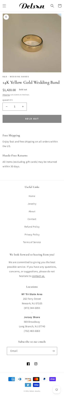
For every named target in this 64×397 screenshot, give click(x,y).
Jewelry (32, 203)
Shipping (6, 95)
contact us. (38, 276)
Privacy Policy (32, 234)
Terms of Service (32, 242)
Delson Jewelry (35, 391)
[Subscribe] (53, 351)
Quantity (8, 100)
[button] (4, 6)
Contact (32, 219)
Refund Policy (32, 226)
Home (32, 196)
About (32, 211)
